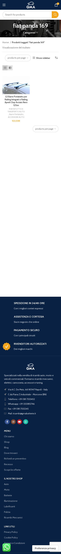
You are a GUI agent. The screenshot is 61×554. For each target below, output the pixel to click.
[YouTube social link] (19, 421)
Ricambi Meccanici (13, 517)
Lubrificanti (9, 506)
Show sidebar (43, 58)
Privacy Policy (11, 532)
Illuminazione (10, 500)
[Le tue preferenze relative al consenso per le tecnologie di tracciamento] (45, 548)
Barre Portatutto (16, 114)
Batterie (8, 495)
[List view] (10, 67)
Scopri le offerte (12, 469)
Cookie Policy (11, 537)
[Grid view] (4, 67)
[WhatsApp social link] (25, 421)
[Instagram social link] (13, 421)
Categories (29, 32)
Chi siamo (9, 436)
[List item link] (30, 399)
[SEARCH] (55, 14)
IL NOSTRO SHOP (13, 478)
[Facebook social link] (7, 421)
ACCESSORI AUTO (16, 117)
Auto (6, 484)
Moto (7, 489)
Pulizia (7, 512)
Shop (7, 441)
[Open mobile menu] (4, 5)
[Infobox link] (30, 306)
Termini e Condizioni (14, 543)
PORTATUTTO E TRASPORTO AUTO (16, 110)
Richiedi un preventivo (15, 458)
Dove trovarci (11, 453)
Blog (6, 447)
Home (5, 42)
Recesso (8, 464)
